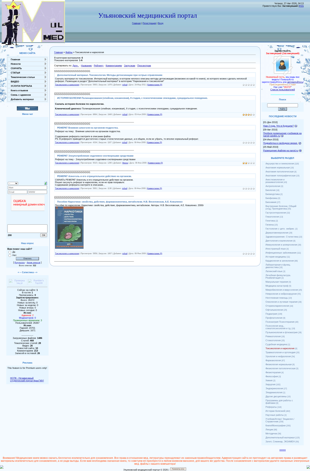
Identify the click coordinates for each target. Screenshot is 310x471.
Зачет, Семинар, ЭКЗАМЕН (280, 441)
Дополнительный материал (280, 437)
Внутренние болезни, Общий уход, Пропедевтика (281, 207)
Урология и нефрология (278, 356)
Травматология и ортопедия (280, 352)
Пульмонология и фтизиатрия (282, 332)
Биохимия (271, 202)
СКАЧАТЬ (16, 68)
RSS (301, 6)
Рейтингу (99, 65)
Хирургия (270, 384)
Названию (86, 65)
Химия (269, 380)
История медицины (276, 256)
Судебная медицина (276, 344)
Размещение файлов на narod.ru (280, 150)
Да (13, 252)
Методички (271, 433)
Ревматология (273, 336)
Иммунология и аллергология (281, 244)
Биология (270, 190)
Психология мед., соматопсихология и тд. (278, 327)
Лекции (269, 429)
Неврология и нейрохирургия (281, 294)
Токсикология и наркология (67, 85)
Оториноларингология (277, 306)
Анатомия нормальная (278, 167)
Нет (14, 255)
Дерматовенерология (277, 232)
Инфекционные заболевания (281, 252)
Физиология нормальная (279, 364)
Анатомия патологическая (280, 171)
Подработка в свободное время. (280, 143)
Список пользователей (282, 89)
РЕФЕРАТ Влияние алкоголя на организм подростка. (87, 127)
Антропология (273, 186)
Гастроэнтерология (276, 212)
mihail (124, 85)
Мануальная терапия (277, 281)
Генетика (270, 220)
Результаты (20, 263)
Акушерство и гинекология (280, 163)
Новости (16, 64)
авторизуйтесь (295, 82)
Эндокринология (274, 388)
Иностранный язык (276, 248)
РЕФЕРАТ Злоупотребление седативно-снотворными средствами (95, 155)
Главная (136, 23)
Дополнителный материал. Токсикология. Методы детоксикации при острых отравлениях (109, 75)
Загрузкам (129, 65)
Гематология (272, 216)
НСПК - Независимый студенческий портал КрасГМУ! (27, 379)
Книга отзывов (19, 90)
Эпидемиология (274, 392)
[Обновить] (45, 183)
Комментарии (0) (154, 85)
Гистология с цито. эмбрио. (280, 228)
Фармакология (273, 360)
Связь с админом (21, 95)
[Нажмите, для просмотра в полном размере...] (69, 248)
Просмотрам (144, 65)
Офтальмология (274, 310)
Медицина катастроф (277, 285)
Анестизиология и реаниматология (275, 180)
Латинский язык (274, 271)
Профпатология (274, 318)
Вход (160, 23)
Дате (75, 65)
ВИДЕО (15, 81)
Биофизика (271, 198)
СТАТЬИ (15, 72)
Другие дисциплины (276, 396)
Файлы (69, 52)
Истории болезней (275, 411)
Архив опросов (33, 263)
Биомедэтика (273, 194)
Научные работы (275, 415)
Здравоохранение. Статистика (282, 236)
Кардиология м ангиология (280, 260)
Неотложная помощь (277, 298)
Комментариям (114, 65)
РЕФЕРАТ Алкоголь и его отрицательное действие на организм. (94, 176)
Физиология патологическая (280, 368)
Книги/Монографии (276, 425)
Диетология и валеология (279, 240)
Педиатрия (271, 314)
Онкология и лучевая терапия (282, 302)
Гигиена (270, 224)
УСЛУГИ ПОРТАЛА (21, 86)
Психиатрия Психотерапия (280, 322)
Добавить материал (22, 99)
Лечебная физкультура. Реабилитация (278, 276)
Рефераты (271, 407)
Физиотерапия (273, 372)
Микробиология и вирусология (282, 290)
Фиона (125, 163)
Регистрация (149, 23)
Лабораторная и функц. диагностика (278, 265)
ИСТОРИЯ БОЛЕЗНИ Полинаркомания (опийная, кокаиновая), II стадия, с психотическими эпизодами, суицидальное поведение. (132, 98)
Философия (272, 376)
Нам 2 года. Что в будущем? (278, 126)
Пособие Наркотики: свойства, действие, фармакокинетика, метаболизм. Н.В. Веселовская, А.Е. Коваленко (120, 201)
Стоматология (273, 340)
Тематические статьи (23, 77)
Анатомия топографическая (280, 175)
